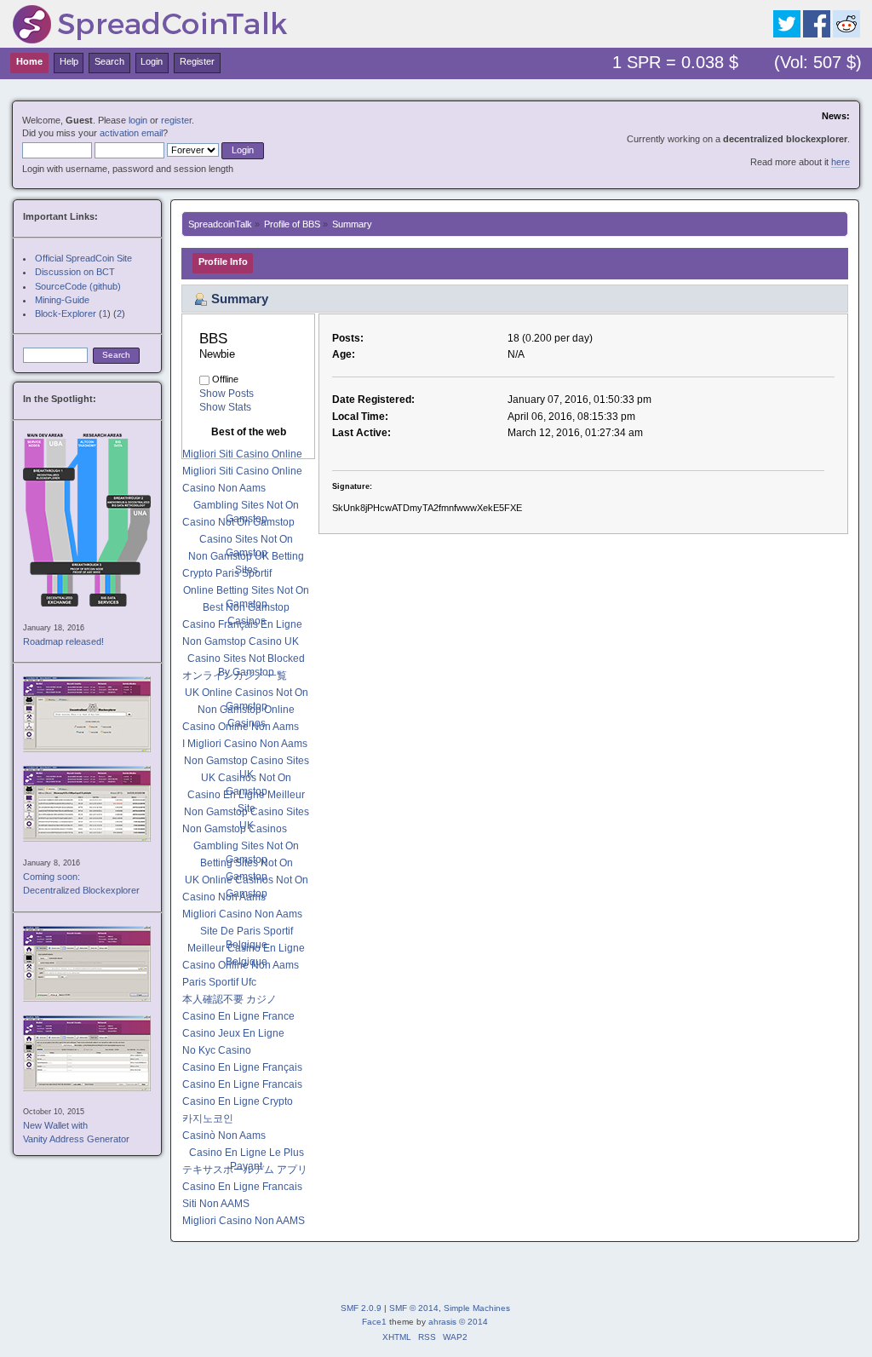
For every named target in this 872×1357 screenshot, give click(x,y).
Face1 (374, 1321)
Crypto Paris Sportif (227, 573)
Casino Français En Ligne (242, 624)
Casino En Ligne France (238, 1016)
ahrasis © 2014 (458, 1321)
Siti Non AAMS (216, 1204)
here (840, 162)
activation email (131, 133)
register (176, 120)
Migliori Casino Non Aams (242, 914)
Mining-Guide (62, 300)
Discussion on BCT (75, 272)
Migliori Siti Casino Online (242, 454)
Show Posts (226, 394)
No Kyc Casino (216, 1050)
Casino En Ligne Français (242, 1067)
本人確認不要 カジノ (229, 999)
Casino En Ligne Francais (242, 1084)
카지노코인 (207, 1118)
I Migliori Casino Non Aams (244, 744)
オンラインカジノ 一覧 (234, 675)
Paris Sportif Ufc (219, 982)
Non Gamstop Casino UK (240, 641)
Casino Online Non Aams (240, 727)
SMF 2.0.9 (361, 1308)
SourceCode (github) (78, 286)
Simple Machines (477, 1308)
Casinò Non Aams (224, 1135)
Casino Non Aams (224, 488)
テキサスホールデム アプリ (244, 1170)
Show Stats (225, 407)
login (138, 120)
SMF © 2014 (414, 1308)
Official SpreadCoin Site (83, 258)
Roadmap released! (63, 641)
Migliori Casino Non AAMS (243, 1221)
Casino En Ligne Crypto (237, 1101)
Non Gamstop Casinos (234, 829)
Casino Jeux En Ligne (233, 1033)
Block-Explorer (65, 313)
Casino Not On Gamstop (238, 522)
